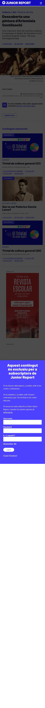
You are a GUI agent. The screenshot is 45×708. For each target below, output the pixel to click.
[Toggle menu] (41, 3)
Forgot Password (10, 455)
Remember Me (10, 444)
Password (7, 427)
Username (7, 418)
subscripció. (8, 412)
